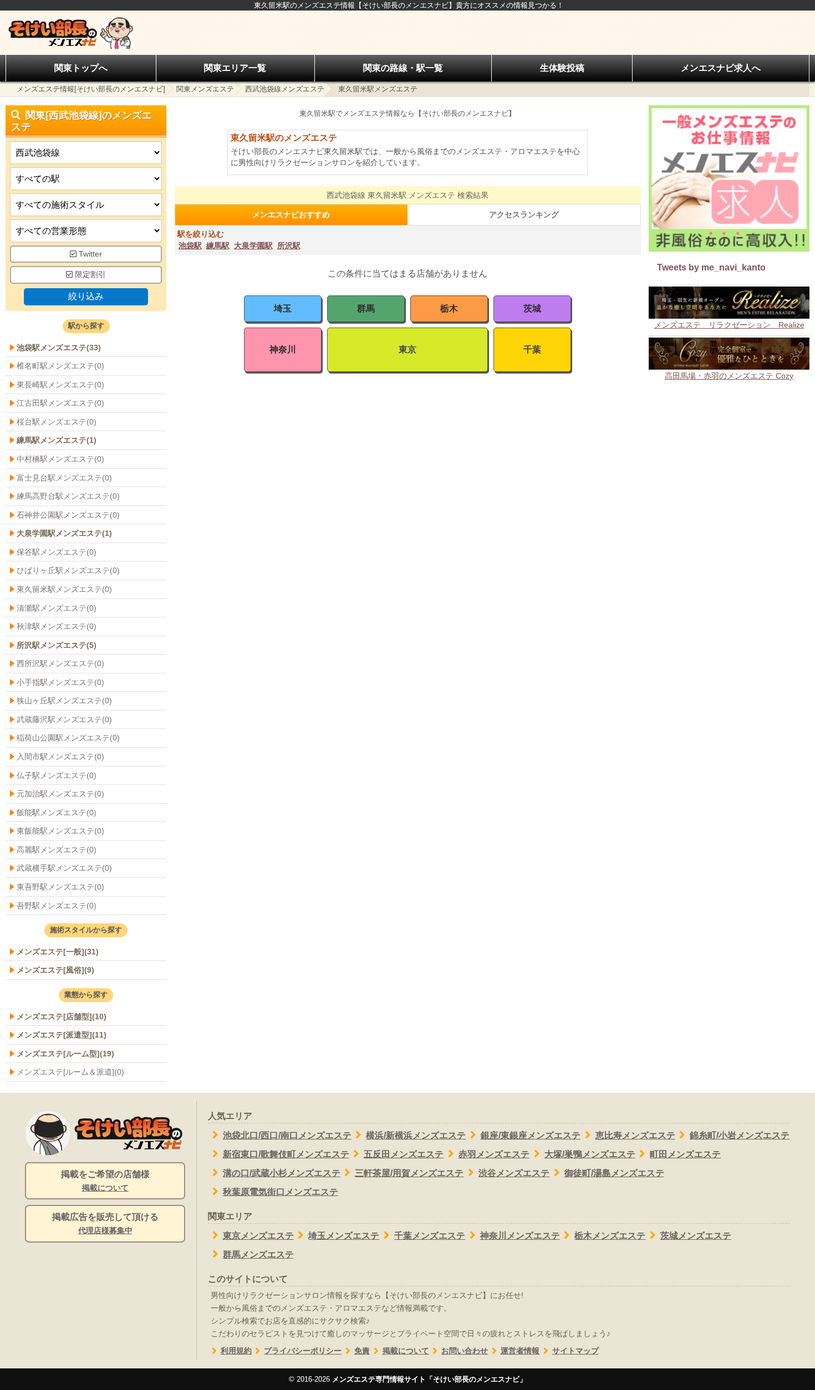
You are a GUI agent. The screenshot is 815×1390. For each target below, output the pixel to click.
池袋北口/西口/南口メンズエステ (287, 1135)
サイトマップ (575, 1351)
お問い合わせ (464, 1351)
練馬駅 (218, 245)
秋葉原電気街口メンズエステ (280, 1192)
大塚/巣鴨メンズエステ (589, 1154)
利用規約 (236, 1351)
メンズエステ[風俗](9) (55, 969)
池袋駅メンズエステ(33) (59, 347)
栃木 (449, 308)
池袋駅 (190, 245)
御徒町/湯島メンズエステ (614, 1173)
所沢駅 (288, 245)
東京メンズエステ (258, 1235)
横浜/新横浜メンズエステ (416, 1135)
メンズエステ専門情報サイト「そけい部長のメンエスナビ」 (429, 1379)
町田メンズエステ (685, 1154)
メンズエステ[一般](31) (58, 951)
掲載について (406, 1351)
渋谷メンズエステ (513, 1173)
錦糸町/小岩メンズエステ (739, 1135)
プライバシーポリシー (303, 1351)
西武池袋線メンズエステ (284, 89)
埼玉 (283, 308)
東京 (407, 349)
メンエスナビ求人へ (721, 68)
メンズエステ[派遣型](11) (61, 1034)
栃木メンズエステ (609, 1235)
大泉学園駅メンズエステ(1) (64, 533)
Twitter (89, 254)
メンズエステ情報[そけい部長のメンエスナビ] (91, 89)
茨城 (532, 308)
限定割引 (89, 274)
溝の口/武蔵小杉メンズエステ (281, 1173)
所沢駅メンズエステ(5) (56, 645)
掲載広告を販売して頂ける (105, 1223)
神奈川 (282, 349)
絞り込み (86, 296)
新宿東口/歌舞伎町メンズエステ (286, 1154)
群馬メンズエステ (258, 1254)
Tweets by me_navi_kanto (711, 267)
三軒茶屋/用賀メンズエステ (409, 1173)
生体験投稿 (562, 68)
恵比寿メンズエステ (635, 1135)
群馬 (366, 308)
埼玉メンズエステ (343, 1235)
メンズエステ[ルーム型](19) (65, 1053)
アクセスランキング (524, 214)
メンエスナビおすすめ (291, 214)
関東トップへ (81, 68)
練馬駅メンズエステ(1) (56, 440)
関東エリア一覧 (235, 68)
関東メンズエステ (205, 89)
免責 (362, 1351)
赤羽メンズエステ (494, 1154)
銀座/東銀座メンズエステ (530, 1135)
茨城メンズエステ (695, 1235)
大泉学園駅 (253, 245)
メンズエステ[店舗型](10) (61, 1016)
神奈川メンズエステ (520, 1235)
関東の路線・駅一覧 (403, 68)
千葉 (532, 349)
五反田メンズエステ (404, 1154)
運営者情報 (520, 1351)
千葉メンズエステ (429, 1235)
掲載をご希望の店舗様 (105, 1180)
